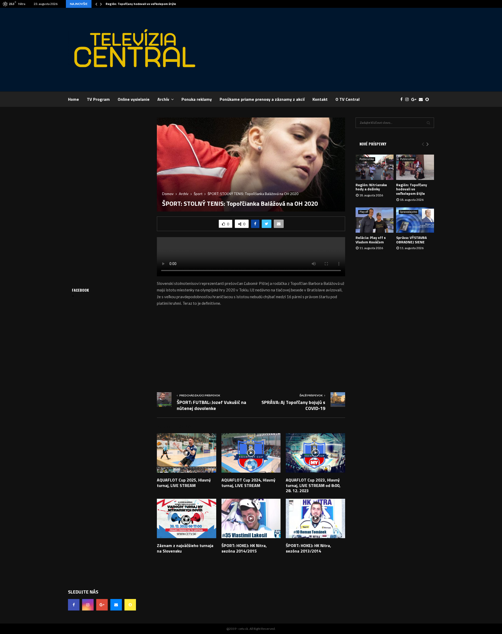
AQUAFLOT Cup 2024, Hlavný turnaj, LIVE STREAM (248, 483)
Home (73, 99)
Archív (163, 99)
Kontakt (320, 99)
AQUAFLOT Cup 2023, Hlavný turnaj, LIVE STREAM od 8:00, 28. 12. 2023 (313, 485)
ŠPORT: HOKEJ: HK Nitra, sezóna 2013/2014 (308, 548)
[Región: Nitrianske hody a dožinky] (374, 167)
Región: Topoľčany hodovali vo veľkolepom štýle (141, 3)
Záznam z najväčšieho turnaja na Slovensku (185, 548)
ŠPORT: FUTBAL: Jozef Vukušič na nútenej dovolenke (211, 405)
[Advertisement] (339, 49)
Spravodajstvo (408, 211)
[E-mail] (422, 99)
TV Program (98, 99)
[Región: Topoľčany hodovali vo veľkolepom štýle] (415, 167)
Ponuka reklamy (196, 99)
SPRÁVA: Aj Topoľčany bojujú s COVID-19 (293, 405)
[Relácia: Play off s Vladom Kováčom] (374, 220)
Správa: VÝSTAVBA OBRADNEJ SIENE (411, 240)
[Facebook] (402, 99)
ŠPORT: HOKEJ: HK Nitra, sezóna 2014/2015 (244, 548)
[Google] (415, 99)
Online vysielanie (134, 99)
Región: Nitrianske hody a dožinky (371, 187)
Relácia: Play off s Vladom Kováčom (371, 240)
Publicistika (367, 159)
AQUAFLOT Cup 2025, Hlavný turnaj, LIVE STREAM (184, 483)
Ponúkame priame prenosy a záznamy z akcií (262, 99)
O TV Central (347, 99)
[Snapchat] (428, 99)
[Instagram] (408, 99)
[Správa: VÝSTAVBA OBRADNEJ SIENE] (415, 220)
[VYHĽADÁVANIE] (428, 123)
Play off (364, 211)
